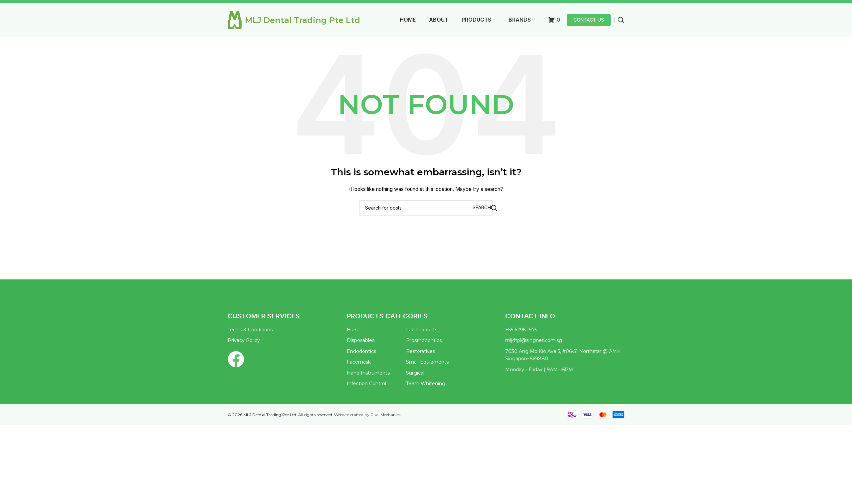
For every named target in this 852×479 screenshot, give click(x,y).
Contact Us (588, 20)
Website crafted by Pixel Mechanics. (367, 414)
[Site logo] (235, 19)
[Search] (621, 20)
